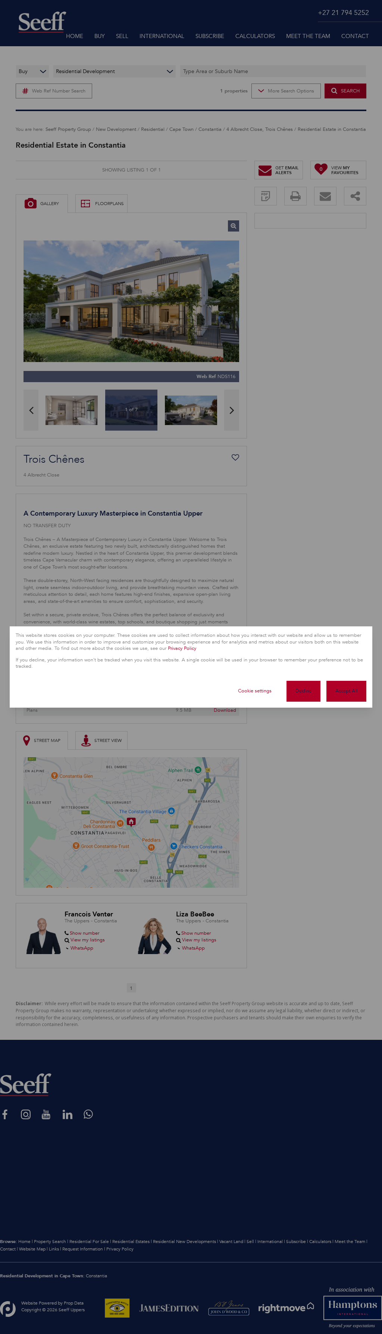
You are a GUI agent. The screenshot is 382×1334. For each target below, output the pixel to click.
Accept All (346, 691)
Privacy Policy (182, 648)
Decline (303, 691)
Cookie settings (255, 691)
